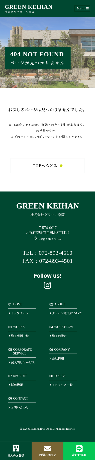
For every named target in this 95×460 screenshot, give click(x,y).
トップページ (19, 313)
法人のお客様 (16, 455)
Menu (81, 8)
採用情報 (16, 385)
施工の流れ (59, 336)
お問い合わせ (47, 455)
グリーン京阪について (66, 313)
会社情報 (57, 358)
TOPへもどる (45, 165)
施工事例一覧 (19, 336)
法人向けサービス (22, 362)
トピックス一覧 (62, 385)
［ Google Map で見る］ (47, 238)
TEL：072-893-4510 (47, 253)
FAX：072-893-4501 (47, 261)
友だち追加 (79, 455)
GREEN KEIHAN (29, 9)
